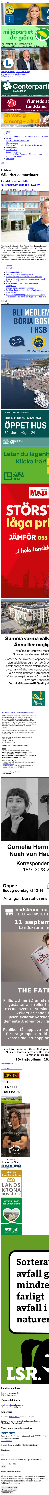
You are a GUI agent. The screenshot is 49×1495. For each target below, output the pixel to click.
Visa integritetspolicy (9, 1487)
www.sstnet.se (6, 1441)
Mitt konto (10, 159)
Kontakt (18, 156)
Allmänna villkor (13, 154)
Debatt (9, 141)
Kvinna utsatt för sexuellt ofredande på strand (24, 277)
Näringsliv (29, 136)
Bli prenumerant (35, 154)
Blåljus (16, 136)
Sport (45, 136)
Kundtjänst (10, 156)
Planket (15, 141)
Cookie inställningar (30, 1445)
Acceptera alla (7, 1493)
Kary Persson (14, 1417)
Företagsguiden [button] (12, 143)
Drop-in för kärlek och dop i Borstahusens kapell (25, 279)
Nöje (35, 136)
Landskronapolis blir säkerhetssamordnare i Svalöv (20, 183)
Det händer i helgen (14, 272)
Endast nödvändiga (9, 1490)
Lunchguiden (11, 147)
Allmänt (9, 136)
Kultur (22, 136)
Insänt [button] (8, 138)
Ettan (8, 132)
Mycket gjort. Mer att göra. (19, 274)
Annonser (5, 2)
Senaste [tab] (9, 266)
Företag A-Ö (11, 145)
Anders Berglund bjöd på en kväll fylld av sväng (25, 294)
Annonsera (24, 154)
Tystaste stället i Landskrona (20, 288)
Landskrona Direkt (28, 190)
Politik (40, 136)
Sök (3, 1466)
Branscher (21, 145)
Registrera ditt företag (33, 145)
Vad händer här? (12, 281)
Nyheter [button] (9, 134)
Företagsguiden (7, 1064)
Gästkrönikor (23, 141)
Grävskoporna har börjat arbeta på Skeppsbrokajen (26, 297)
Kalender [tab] (9, 268)
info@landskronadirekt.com (12, 1405)
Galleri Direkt (11, 150)
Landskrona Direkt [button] (13, 152)
